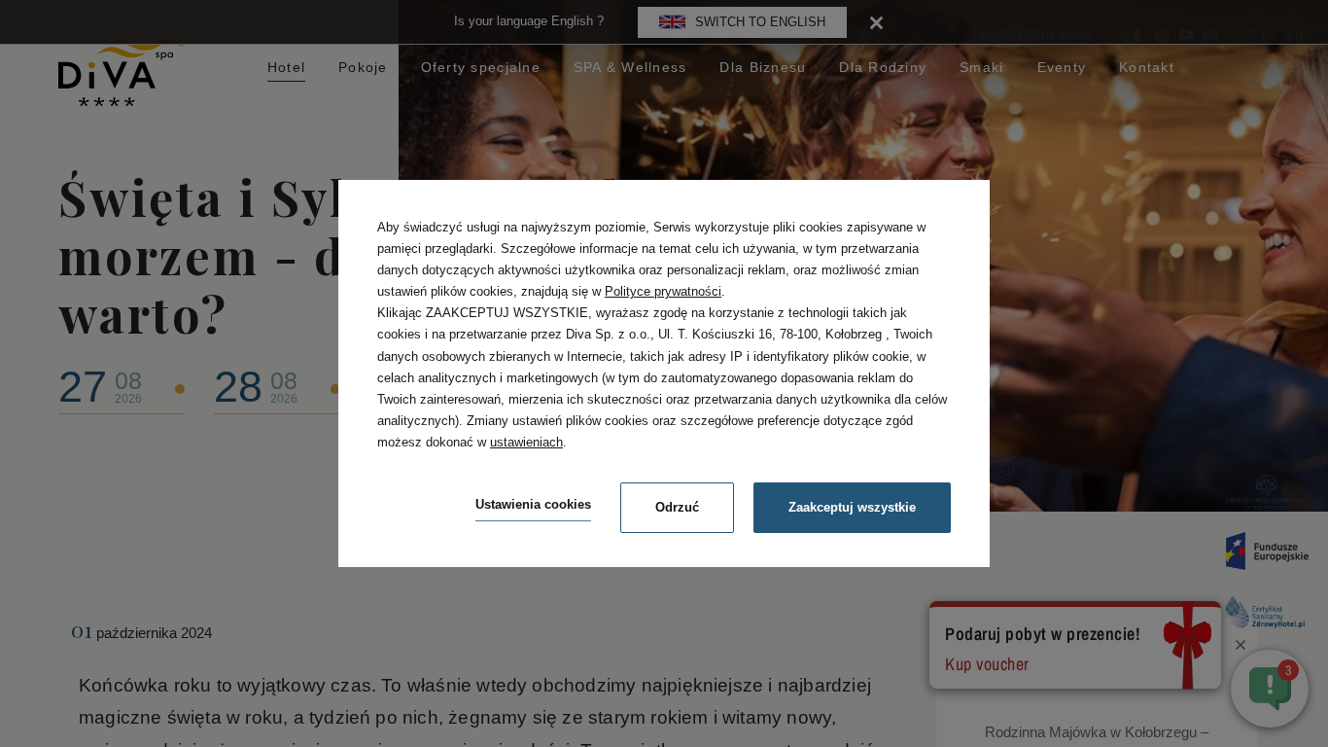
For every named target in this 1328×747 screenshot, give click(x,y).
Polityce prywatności (663, 291)
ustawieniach (526, 442)
